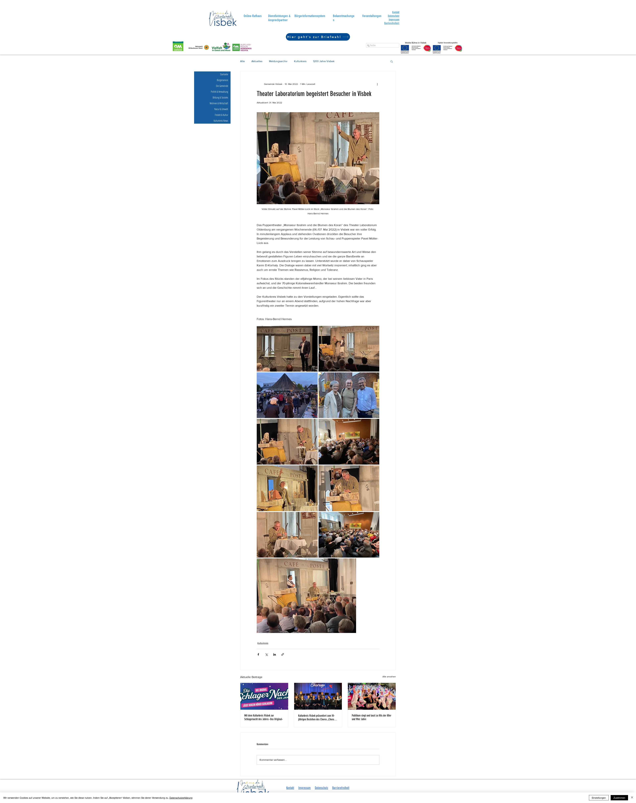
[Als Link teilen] (282, 654)
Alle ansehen (389, 676)
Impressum (394, 19)
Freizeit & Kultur (221, 115)
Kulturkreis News (221, 120)
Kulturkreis (300, 61)
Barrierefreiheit (340, 788)
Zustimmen (619, 797)
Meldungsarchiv (278, 61)
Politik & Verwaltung (219, 91)
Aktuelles (256, 61)
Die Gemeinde (222, 86)
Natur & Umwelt (221, 109)
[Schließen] (632, 797)
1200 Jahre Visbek (323, 61)
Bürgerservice (222, 80)
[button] (395, 12)
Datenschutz (393, 16)
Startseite (224, 74)
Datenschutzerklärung (180, 797)
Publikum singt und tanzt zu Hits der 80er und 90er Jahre (371, 717)
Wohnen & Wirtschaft (219, 103)
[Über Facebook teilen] (258, 654)
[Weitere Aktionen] (377, 84)
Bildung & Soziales (220, 97)
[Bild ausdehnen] (287, 349)
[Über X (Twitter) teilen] (266, 654)
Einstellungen (599, 797)
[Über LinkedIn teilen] (274, 654)
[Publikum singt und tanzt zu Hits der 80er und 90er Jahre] (372, 696)
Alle (242, 61)
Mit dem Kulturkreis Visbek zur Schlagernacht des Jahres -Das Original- (263, 717)
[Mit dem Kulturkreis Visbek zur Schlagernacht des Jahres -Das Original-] (264, 696)
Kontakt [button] (290, 788)
